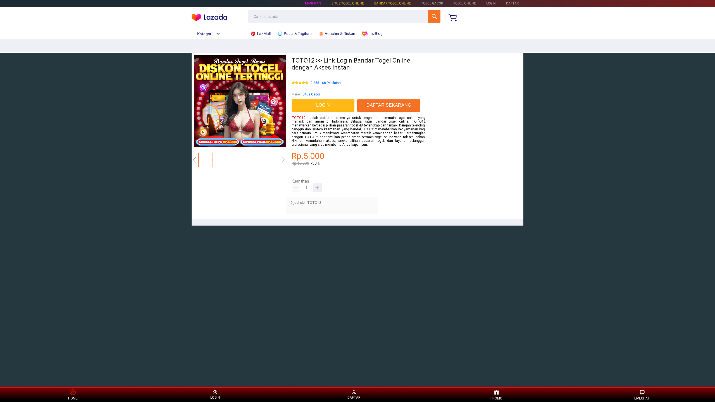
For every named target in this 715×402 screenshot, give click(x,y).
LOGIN (491, 3)
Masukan (313, 3)
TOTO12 (299, 118)
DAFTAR (512, 3)
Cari (434, 16)
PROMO (496, 398)
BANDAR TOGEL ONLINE (392, 3)
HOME (73, 398)
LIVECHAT (642, 398)
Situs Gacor (311, 94)
